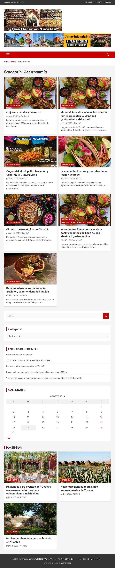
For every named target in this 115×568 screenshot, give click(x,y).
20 (57, 422)
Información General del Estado (77, 223)
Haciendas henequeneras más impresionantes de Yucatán (79, 488)
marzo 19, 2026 (13, 233)
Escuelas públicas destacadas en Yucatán (25, 366)
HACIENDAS (14, 447)
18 (28, 422)
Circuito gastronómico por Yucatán (27, 229)
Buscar (106, 316)
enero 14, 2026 (67, 240)
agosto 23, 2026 (13, 116)
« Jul (8, 438)
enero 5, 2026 (12, 295)
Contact (98, 2)
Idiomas (88, 2)
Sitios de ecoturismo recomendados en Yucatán (28, 360)
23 (101, 422)
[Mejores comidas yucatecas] (30, 93)
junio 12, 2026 (12, 178)
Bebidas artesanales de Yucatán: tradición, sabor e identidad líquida (27, 290)
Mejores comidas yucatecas (23, 112)
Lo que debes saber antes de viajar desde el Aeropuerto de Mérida (36, 372)
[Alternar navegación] (8, 55)
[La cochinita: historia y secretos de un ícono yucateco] (84, 152)
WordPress (66, 563)
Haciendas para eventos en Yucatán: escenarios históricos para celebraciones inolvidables (28, 490)
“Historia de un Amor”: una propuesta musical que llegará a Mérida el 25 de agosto (44, 378)
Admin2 (25, 116)
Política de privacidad (64, 559)
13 (57, 417)
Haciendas (12, 480)
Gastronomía (13, 106)
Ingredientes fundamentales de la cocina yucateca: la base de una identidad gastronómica (81, 233)
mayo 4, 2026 (67, 178)
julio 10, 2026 (66, 123)
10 (13, 417)
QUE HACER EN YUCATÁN (40, 559)
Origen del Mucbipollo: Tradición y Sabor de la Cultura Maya (27, 173)
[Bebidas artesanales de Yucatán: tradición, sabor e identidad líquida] (30, 268)
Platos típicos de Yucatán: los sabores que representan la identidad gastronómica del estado (84, 116)
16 (101, 417)
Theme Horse (93, 559)
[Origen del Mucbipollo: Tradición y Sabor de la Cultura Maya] (30, 152)
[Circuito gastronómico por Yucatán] (30, 210)
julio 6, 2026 (66, 494)
